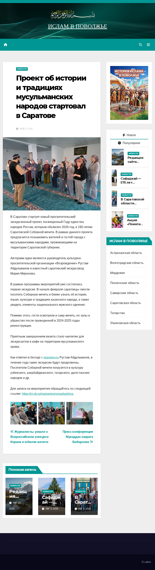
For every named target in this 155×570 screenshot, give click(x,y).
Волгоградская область (126, 262)
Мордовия (117, 273)
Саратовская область (125, 303)
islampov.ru (51, 357)
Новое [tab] (131, 135)
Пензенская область (124, 283)
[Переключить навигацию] (148, 45)
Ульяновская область (125, 323)
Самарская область (124, 293)
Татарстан (117, 313)
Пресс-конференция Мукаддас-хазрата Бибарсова (78, 437)
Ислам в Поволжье (77, 26)
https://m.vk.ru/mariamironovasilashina (47, 393)
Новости (22, 69)
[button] (140, 44)
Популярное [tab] (131, 143)
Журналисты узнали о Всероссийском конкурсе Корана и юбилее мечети (29, 437)
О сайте (146, 562)
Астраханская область (126, 252)
